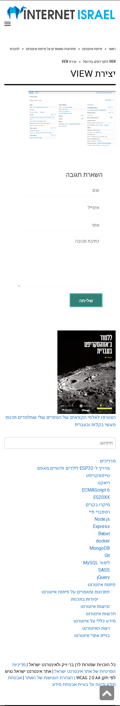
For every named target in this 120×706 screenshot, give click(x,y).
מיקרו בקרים (98, 504)
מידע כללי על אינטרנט (94, 621)
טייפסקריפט (98, 475)
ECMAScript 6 (96, 490)
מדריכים (108, 461)
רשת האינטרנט (96, 628)
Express (101, 526)
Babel (104, 533)
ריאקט (104, 482)
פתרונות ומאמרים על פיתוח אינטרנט (75, 591)
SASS (104, 570)
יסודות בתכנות (84, 599)
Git (107, 555)
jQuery (103, 577)
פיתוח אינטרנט (102, 584)
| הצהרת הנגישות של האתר (50, 677)
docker (103, 541)
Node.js (102, 519)
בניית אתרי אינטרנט (92, 635)
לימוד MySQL (96, 562)
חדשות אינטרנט (101, 613)
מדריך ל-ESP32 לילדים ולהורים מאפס (73, 468)
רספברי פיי (99, 511)
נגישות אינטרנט (95, 606)
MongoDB (99, 548)
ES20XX (101, 497)
